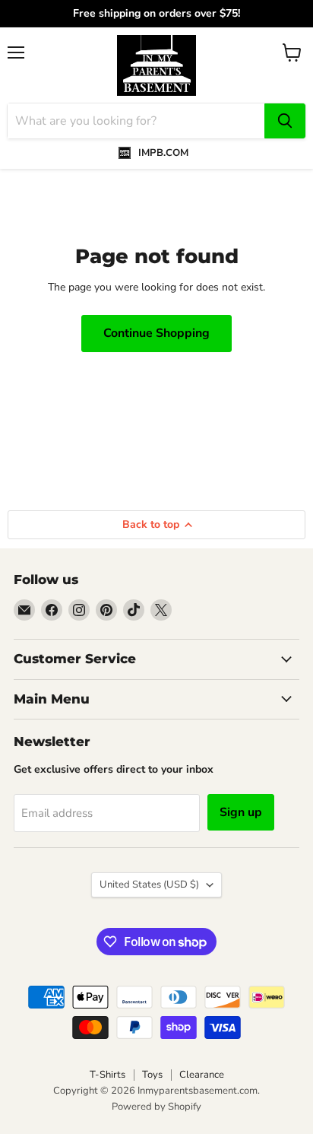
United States (149, 884)
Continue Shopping (156, 333)
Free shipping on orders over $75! (156, 14)
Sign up (241, 812)
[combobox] (136, 120)
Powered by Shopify (156, 1106)
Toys (152, 1075)
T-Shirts (107, 1075)
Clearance (201, 1075)
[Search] (284, 120)
